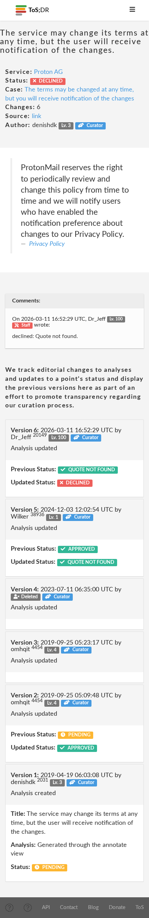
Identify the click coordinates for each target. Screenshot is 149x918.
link (36, 116)
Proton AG (48, 72)
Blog (93, 907)
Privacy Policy (47, 244)
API (46, 907)
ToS (139, 907)
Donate (117, 907)
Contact (69, 907)
